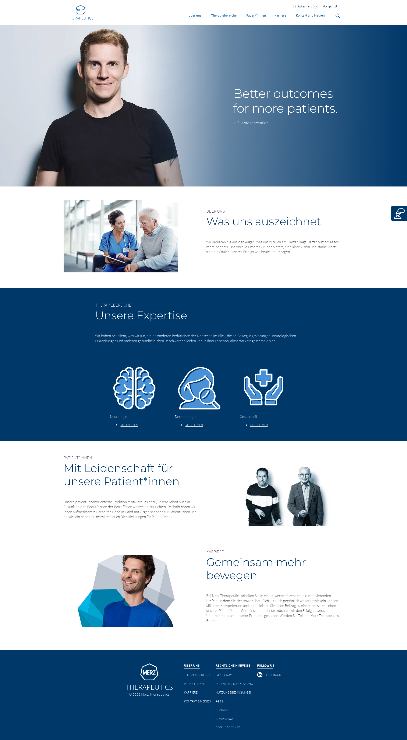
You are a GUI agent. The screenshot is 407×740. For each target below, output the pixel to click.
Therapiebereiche (224, 15)
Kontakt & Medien (197, 701)
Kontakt (222, 710)
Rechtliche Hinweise (233, 665)
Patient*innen (256, 15)
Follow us (265, 665)
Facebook (273, 675)
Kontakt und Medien (310, 15)
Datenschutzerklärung (234, 683)
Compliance (225, 718)
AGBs (219, 701)
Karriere (280, 15)
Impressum (224, 675)
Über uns (194, 15)
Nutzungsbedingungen (234, 692)
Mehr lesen (129, 425)
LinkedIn (260, 675)
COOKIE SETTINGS (228, 727)
